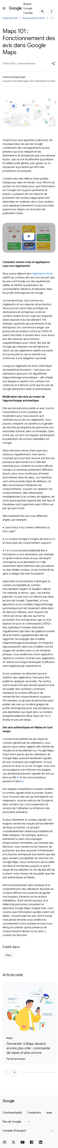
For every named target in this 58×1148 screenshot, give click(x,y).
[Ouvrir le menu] (4, 8)
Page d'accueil (10, 18)
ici (18, 777)
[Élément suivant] (14, 1072)
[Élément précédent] (6, 1072)
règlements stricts (42, 273)
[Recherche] (42, 11)
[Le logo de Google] (9, 1101)
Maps (9, 955)
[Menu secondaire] (51, 11)
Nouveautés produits (34, 18)
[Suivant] (52, 18)
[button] (53, 63)
